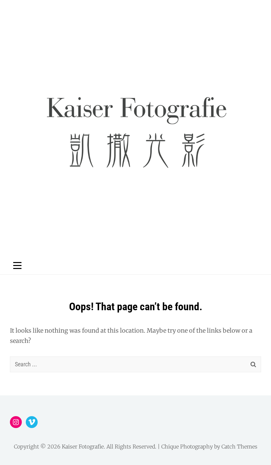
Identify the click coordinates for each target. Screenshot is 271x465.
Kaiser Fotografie (83, 446)
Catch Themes (239, 446)
